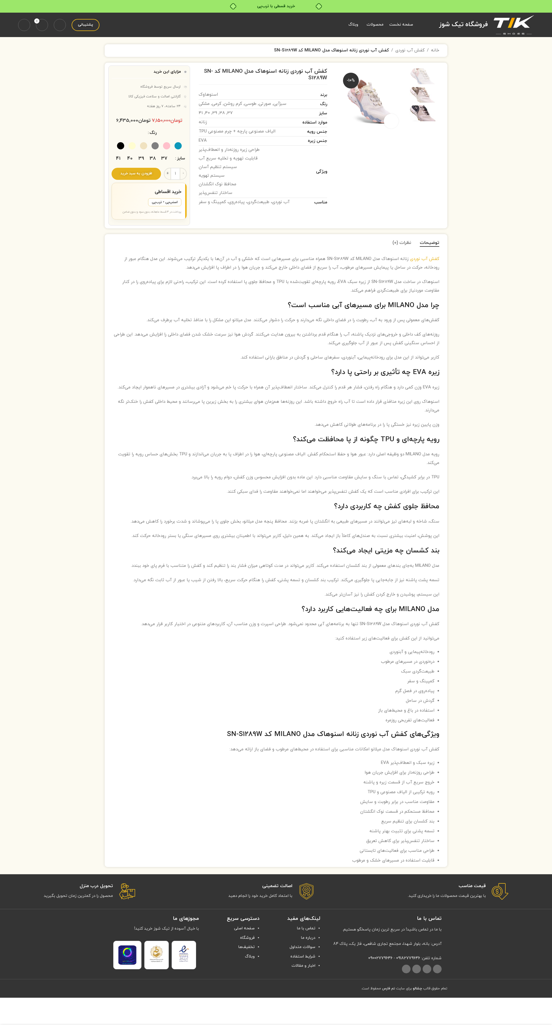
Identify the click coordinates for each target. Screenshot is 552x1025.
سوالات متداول (302, 947)
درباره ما (308, 938)
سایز (181, 158)
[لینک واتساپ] (416, 969)
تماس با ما (306, 928)
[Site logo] (514, 25)
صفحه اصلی (244, 928)
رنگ (153, 133)
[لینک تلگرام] (406, 969)
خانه (435, 50)
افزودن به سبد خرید (136, 173)
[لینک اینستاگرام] (437, 969)
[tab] (429, 243)
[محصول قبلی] (129, 50)
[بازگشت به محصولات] (123, 50)
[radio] (178, 145)
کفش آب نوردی (410, 50)
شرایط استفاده (302, 956)
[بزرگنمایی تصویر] (391, 121)
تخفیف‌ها (246, 947)
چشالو (417, 988)
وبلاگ (250, 956)
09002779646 (380, 958)
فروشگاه (247, 938)
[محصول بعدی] (116, 50)
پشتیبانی (85, 24)
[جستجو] (60, 25)
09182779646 (408, 958)
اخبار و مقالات (303, 965)
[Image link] (183, 954)
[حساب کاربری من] (24, 25)
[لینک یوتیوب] (427, 969)
